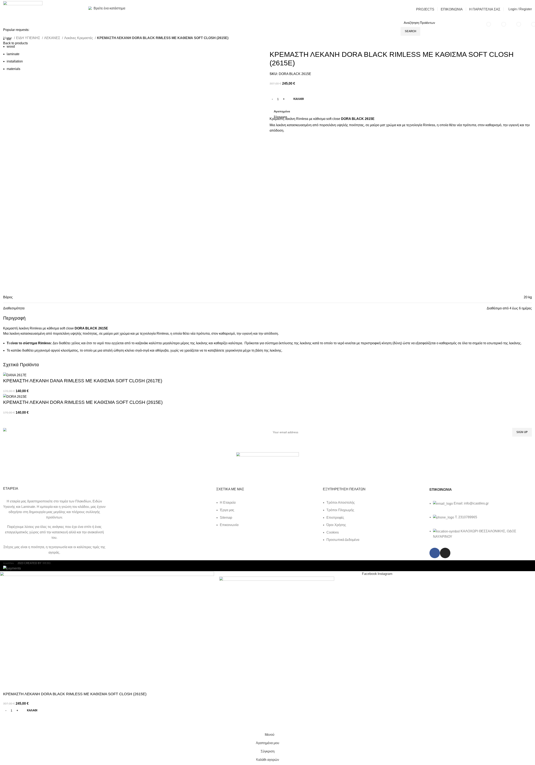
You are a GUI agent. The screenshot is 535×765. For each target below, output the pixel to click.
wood (11, 46)
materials (13, 69)
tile (9, 39)
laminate (13, 54)
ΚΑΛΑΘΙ (298, 98)
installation (15, 61)
